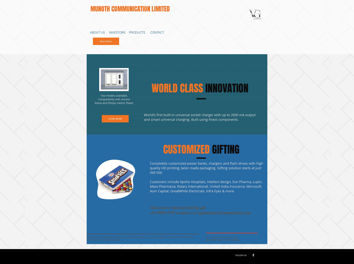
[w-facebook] (253, 255)
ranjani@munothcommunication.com (223, 213)
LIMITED (161, 8)
